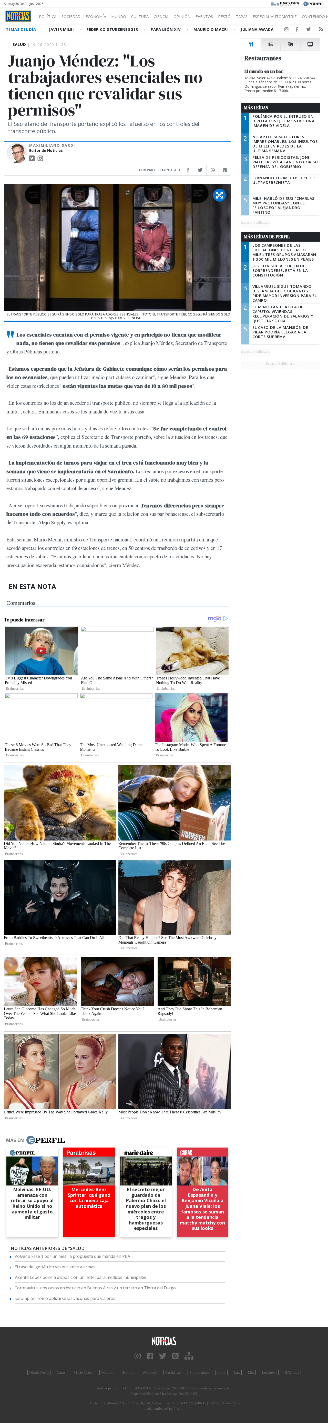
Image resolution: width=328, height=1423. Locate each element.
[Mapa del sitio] (188, 1356)
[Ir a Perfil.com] (313, 3)
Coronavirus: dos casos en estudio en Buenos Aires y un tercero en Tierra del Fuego (95, 1288)
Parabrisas (173, 1372)
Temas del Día (21, 29)
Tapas (242, 16)
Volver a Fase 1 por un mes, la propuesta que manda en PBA (72, 1256)
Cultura (140, 16)
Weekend (149, 1372)
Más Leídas (256, 108)
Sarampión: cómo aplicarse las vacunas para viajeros (65, 1298)
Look (221, 1372)
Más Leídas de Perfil (267, 237)
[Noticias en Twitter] (308, 30)
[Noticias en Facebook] (297, 30)
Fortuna (107, 1372)
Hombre (128, 1372)
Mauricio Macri (211, 29)
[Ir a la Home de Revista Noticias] (18, 16)
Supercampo (199, 1372)
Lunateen (269, 1372)
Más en (15, 1140)
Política (47, 16)
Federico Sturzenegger (113, 29)
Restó (224, 16)
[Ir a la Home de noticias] (164, 1341)
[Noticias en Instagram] (286, 30)
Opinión (181, 16)
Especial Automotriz (275, 16)
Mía (251, 1372)
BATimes (292, 1372)
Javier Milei (62, 29)
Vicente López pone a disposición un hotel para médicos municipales (80, 1277)
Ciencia (161, 16)
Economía (96, 16)
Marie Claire (83, 1372)
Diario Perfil (39, 1372)
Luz (237, 1372)
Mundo (118, 16)
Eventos (204, 16)
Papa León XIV (166, 29)
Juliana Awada (257, 29)
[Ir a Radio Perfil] (286, 3)
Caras (61, 1372)
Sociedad (70, 16)
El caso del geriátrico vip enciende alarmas (55, 1267)
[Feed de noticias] (321, 30)
